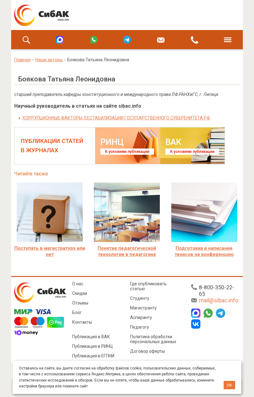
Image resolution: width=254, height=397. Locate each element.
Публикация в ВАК (91, 336)
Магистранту (143, 307)
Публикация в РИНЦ (92, 346)
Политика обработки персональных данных (153, 339)
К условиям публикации (127, 151)
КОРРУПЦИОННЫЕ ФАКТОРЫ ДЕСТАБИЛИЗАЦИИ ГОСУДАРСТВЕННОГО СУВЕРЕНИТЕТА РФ (116, 117)
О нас (77, 283)
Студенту (139, 298)
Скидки (79, 293)
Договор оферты (147, 351)
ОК (229, 385)
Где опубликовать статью (148, 286)
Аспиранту (141, 317)
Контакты (82, 322)
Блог (77, 312)
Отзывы (80, 302)
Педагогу (139, 327)
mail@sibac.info (218, 300)
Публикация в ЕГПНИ (93, 355)
